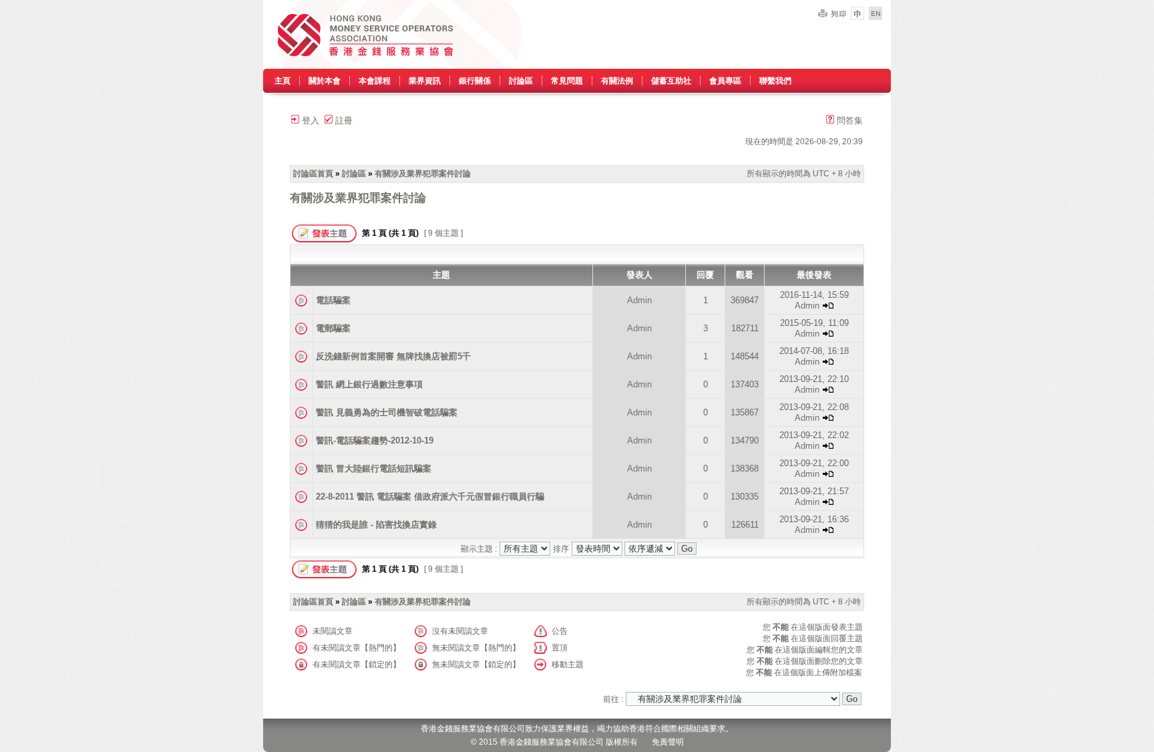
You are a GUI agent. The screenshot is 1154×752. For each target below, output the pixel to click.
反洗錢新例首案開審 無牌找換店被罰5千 (393, 356)
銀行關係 (475, 80)
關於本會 (325, 80)
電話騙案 (333, 300)
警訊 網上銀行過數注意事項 (369, 384)
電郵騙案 (333, 328)
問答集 (848, 121)
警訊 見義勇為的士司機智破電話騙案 (386, 412)
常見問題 (567, 80)
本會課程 (375, 80)
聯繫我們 (775, 80)
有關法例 (617, 80)
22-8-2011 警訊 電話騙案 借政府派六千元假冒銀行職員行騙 (430, 497)
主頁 (282, 80)
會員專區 (725, 80)
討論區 (521, 80)
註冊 (343, 121)
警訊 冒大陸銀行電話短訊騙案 (373, 468)
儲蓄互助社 (671, 80)
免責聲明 (668, 742)
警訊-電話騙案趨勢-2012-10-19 (374, 440)
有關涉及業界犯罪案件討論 (423, 173)
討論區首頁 (313, 173)
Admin (639, 300)
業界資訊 (425, 80)
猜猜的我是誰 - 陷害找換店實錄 (376, 525)
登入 (309, 121)
